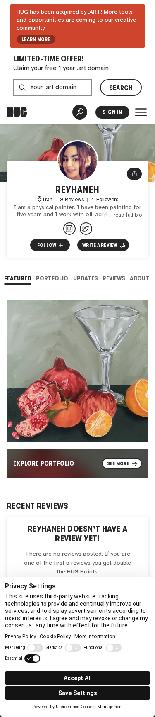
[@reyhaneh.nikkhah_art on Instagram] (69, 228)
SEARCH (121, 88)
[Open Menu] (141, 112)
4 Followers (104, 199)
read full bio (128, 215)
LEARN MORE (35, 39)
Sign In (112, 112)
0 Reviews (72, 199)
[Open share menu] (134, 174)
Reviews (114, 278)
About (139, 278)
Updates (85, 278)
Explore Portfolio (43, 463)
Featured (17, 278)
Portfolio (52, 278)
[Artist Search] (79, 112)
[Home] (17, 112)
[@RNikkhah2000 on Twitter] (86, 228)
